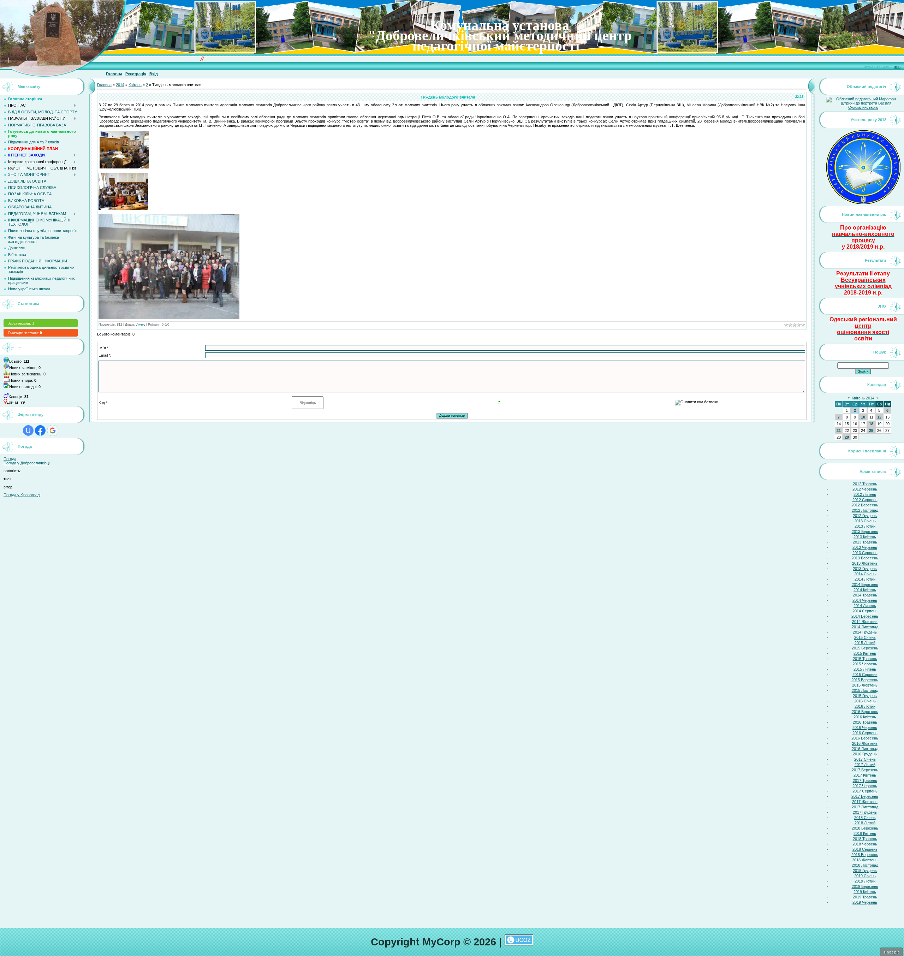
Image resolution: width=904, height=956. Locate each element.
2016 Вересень (864, 738)
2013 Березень (865, 531)
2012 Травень (865, 484)
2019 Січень (865, 876)
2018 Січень (865, 817)
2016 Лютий (865, 706)
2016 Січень (865, 701)
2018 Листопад (865, 865)
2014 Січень (865, 574)
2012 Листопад (865, 510)
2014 (120, 85)
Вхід (153, 74)
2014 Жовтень (865, 621)
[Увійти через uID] (28, 430)
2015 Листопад (865, 690)
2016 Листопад (865, 749)
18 (871, 424)
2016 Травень (865, 722)
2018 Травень (865, 839)
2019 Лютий (865, 881)
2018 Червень (864, 844)
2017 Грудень (865, 812)
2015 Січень (865, 637)
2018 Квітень (865, 833)
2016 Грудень (865, 754)
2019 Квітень (865, 892)
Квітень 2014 (863, 398)
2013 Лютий (865, 526)
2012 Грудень (865, 515)
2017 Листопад (865, 807)
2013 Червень (864, 547)
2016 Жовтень (865, 743)
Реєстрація (135, 74)
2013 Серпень (865, 553)
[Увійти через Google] (52, 430)
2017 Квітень (865, 775)
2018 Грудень (865, 870)
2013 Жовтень (865, 563)
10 (863, 417)
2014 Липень (865, 606)
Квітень (135, 85)
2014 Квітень (865, 590)
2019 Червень (864, 902)
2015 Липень (865, 669)
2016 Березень (865, 711)
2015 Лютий (865, 643)
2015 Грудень (865, 696)
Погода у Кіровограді (22, 495)
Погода (10, 459)
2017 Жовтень (865, 802)
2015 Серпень (865, 674)
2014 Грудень (865, 632)
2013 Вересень (864, 558)
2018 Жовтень (865, 860)
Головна (114, 74)
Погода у (26, 463)
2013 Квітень (865, 537)
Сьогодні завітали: (25, 333)
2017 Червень (864, 786)
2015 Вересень (864, 680)
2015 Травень (865, 659)
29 (847, 437)
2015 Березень (865, 648)
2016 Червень (864, 727)
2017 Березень (865, 770)
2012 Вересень (864, 505)
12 (879, 417)
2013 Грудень (865, 568)
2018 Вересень (864, 855)
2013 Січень (865, 521)
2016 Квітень (865, 717)
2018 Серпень (865, 849)
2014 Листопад (865, 627)
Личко (140, 324)
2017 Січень (865, 759)
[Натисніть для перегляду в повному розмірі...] (169, 318)
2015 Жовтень (865, 685)
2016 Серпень (865, 733)
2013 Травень (865, 542)
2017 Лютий (865, 764)
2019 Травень (865, 897)
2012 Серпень (865, 500)
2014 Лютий (865, 579)
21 (839, 430)
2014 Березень (865, 584)
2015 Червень (864, 664)
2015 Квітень (865, 653)
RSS (897, 67)
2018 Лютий (865, 823)
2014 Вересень (864, 616)
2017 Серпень (865, 791)
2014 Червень (864, 600)
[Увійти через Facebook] (40, 430)
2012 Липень (865, 494)
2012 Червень (864, 489)
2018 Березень (865, 828)
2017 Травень (865, 780)
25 (871, 430)
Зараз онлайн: (21, 323)
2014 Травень (865, 595)
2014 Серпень (865, 611)
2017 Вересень (864, 796)
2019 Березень (865, 886)
